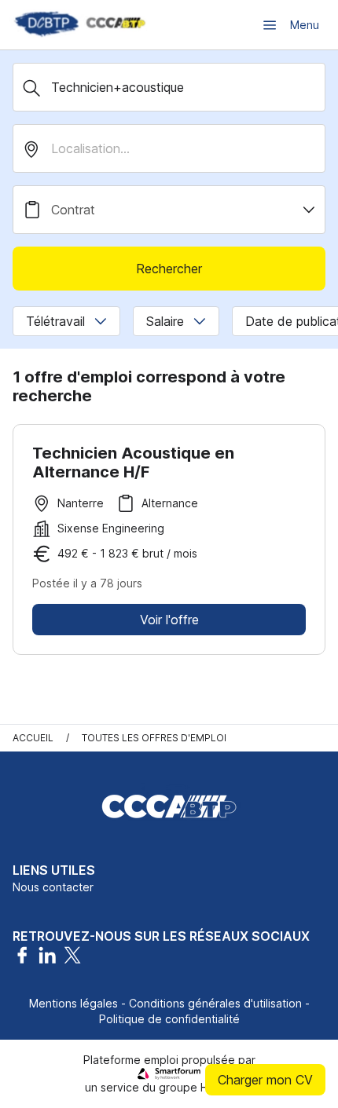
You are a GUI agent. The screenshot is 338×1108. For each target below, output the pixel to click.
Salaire (165, 321)
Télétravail (55, 321)
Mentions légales (73, 1003)
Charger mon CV (265, 1080)
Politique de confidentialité (169, 1019)
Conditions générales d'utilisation (215, 1003)
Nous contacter (53, 887)
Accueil (33, 738)
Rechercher (169, 268)
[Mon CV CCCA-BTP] (78, 24)
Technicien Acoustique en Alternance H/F (133, 462)
